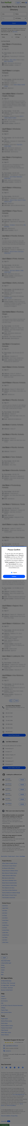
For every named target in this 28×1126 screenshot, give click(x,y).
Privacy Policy (10, 555)
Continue (14, 576)
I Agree (15, 572)
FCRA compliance (10, 562)
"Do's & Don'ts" (12, 564)
